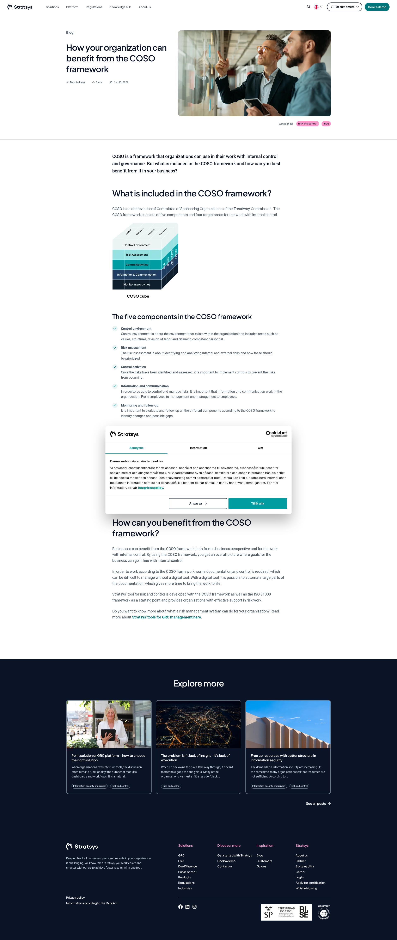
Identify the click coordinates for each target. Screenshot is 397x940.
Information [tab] (198, 448)
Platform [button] (72, 7)
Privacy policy (75, 897)
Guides (261, 866)
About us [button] (145, 7)
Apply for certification (310, 882)
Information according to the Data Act (92, 903)
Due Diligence (187, 866)
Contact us (224, 866)
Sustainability (305, 866)
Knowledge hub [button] (120, 7)
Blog (326, 123)
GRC (181, 855)
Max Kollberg (77, 82)
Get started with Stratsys (234, 855)
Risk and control (307, 123)
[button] (316, 7)
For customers (344, 6)
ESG (181, 861)
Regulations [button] (94, 7)
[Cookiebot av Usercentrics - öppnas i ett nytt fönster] (269, 434)
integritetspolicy (150, 487)
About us (302, 855)
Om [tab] (260, 448)
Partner (301, 861)
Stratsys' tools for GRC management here (166, 617)
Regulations (186, 882)
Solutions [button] (52, 7)
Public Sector (187, 872)
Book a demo (377, 7)
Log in (300, 877)
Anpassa (195, 503)
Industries (185, 888)
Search (309, 7)
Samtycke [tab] (136, 448)
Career (300, 872)
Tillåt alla (257, 503)
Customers (264, 861)
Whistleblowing (306, 888)
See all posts (316, 803)
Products (184, 877)
